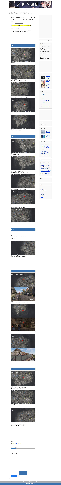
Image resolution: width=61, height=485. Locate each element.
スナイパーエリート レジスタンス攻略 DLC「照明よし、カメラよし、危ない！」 (45, 145)
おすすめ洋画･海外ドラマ (44, 190)
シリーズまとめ (42, 194)
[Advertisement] (23, 37)
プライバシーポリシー (37, 481)
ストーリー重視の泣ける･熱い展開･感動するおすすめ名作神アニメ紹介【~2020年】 (48, 86)
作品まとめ (42, 193)
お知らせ (42, 197)
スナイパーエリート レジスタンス (19, 23)
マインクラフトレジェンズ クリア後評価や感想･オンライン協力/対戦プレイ (48, 136)
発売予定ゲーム (42, 189)
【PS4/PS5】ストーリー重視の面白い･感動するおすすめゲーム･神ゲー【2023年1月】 (48, 78)
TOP (13, 12)
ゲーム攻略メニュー (24, 481)
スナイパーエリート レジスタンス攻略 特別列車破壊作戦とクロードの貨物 (45, 153)
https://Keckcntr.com (43, 163)
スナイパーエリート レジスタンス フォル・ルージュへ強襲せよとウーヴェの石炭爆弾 (46, 147)
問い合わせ (30, 481)
